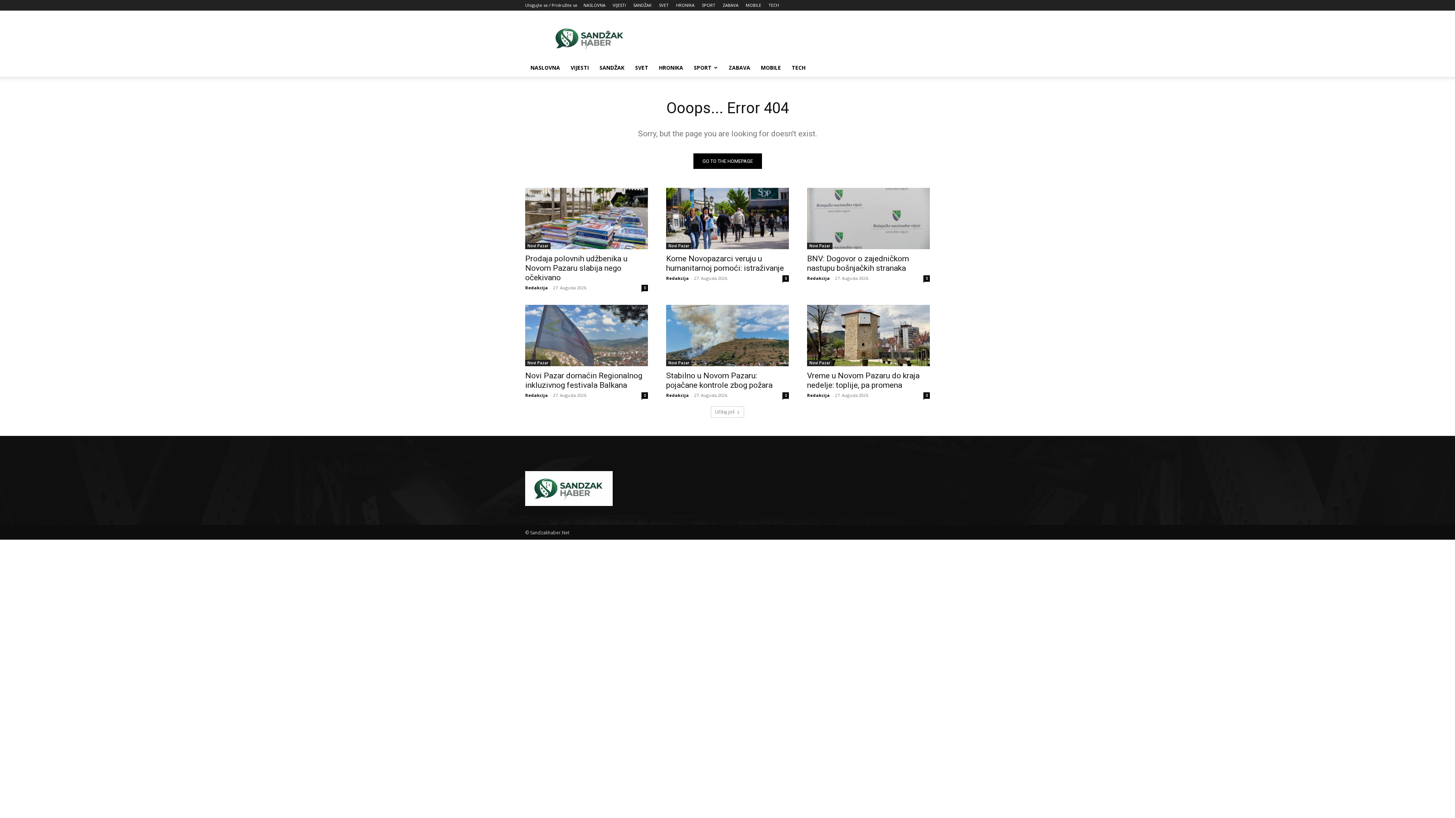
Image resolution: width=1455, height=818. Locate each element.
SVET (664, 5)
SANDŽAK (642, 5)
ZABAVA (730, 5)
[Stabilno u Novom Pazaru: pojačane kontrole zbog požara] (727, 335)
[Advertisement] (792, 38)
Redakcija (536, 287)
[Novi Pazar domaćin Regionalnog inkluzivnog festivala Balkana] (586, 335)
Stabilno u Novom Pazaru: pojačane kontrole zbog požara (719, 380)
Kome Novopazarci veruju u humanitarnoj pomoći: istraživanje (725, 263)
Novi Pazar (537, 245)
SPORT (708, 5)
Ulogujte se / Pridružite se (551, 5)
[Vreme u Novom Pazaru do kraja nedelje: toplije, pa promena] (868, 335)
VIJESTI (619, 5)
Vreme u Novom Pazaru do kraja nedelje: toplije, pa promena (863, 380)
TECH (773, 5)
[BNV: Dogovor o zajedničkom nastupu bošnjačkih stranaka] (868, 218)
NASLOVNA (594, 5)
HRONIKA (685, 5)
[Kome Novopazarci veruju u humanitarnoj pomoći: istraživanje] (727, 218)
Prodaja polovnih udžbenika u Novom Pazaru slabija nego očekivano (576, 268)
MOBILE (753, 5)
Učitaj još (725, 412)
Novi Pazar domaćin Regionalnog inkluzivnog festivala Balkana (583, 380)
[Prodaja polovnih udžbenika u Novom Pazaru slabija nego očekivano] (586, 218)
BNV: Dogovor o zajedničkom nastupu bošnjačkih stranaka (858, 263)
